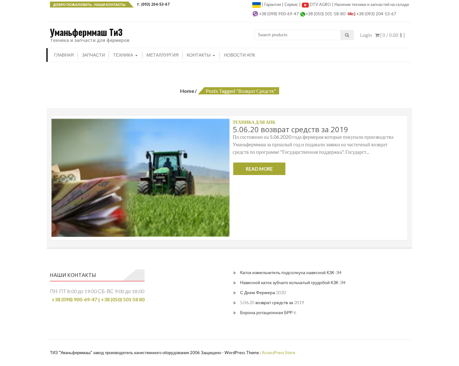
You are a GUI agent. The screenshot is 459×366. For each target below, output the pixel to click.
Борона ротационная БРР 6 (268, 312)
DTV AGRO (321, 4)
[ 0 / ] (392, 35)
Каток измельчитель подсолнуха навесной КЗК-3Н (290, 272)
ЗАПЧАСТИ (93, 55)
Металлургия (162, 55)
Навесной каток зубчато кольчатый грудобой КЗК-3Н (292, 282)
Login (366, 35)
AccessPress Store (278, 352)
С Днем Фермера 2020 (263, 292)
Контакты (198, 55)
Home (187, 91)
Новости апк (239, 55)
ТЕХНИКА (123, 55)
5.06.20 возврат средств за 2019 (290, 129)
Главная (64, 55)
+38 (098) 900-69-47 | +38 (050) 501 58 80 (98, 299)
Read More (259, 169)
